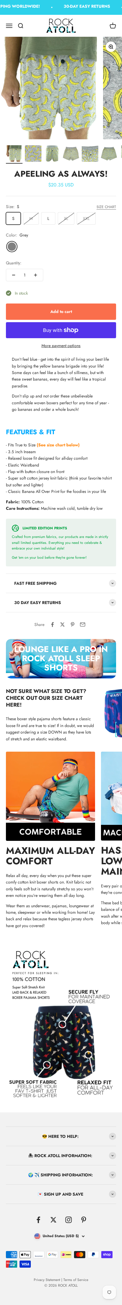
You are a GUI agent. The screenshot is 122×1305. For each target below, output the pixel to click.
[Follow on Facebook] (38, 1220)
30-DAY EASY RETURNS (84, 6)
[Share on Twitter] (62, 624)
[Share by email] (83, 624)
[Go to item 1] (14, 154)
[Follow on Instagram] (69, 1220)
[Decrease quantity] (13, 275)
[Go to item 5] (90, 154)
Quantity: (13, 263)
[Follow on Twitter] (53, 1220)
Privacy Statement (47, 1279)
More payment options (61, 346)
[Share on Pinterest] (73, 624)
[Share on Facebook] (52, 624)
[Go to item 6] (109, 154)
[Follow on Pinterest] (84, 1220)
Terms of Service (75, 1279)
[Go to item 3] (52, 154)
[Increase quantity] (35, 275)
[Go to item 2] (33, 154)
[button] (61, 432)
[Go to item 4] (71, 154)
